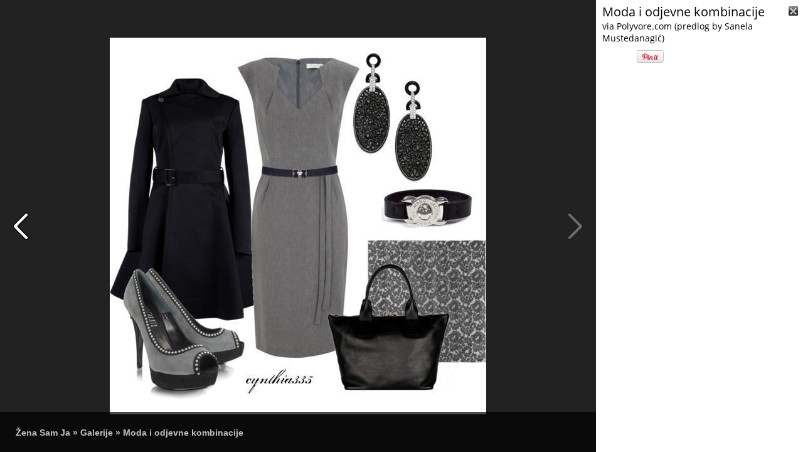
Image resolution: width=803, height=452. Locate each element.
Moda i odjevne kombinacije (183, 433)
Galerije (96, 433)
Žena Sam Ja (43, 433)
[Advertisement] (699, 370)
